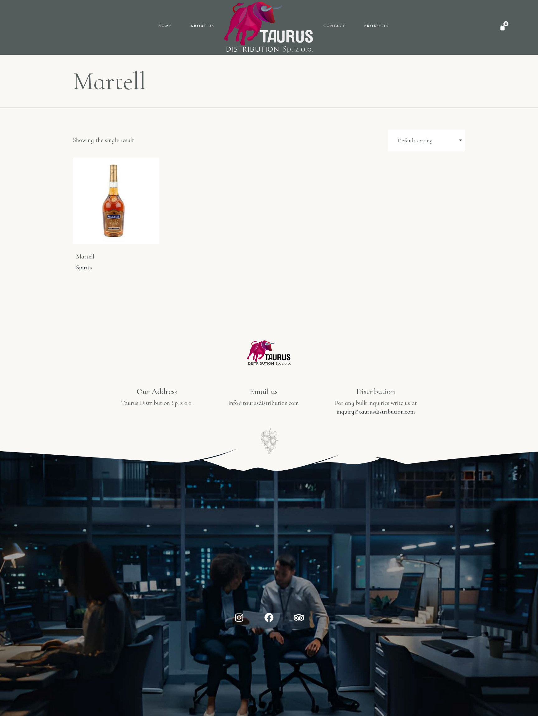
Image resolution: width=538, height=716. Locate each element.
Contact (334, 25)
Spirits (84, 267)
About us (203, 25)
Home (165, 25)
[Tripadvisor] (299, 617)
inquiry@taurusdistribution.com (376, 411)
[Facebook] (269, 617)
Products (376, 25)
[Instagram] (239, 617)
